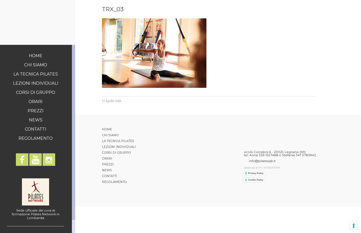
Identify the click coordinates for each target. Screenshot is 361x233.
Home (35, 55)
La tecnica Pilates (35, 74)
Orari (35, 101)
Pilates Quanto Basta (37, 22)
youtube (35, 159)
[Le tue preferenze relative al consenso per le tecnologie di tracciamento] (354, 226)
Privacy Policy (255, 173)
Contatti (35, 129)
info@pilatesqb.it (262, 161)
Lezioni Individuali (35, 83)
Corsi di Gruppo (35, 92)
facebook (22, 159)
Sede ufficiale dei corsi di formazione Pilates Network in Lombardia (36, 214)
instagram (49, 159)
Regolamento (35, 138)
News (35, 119)
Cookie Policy (255, 179)
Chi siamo (35, 64)
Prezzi (35, 110)
